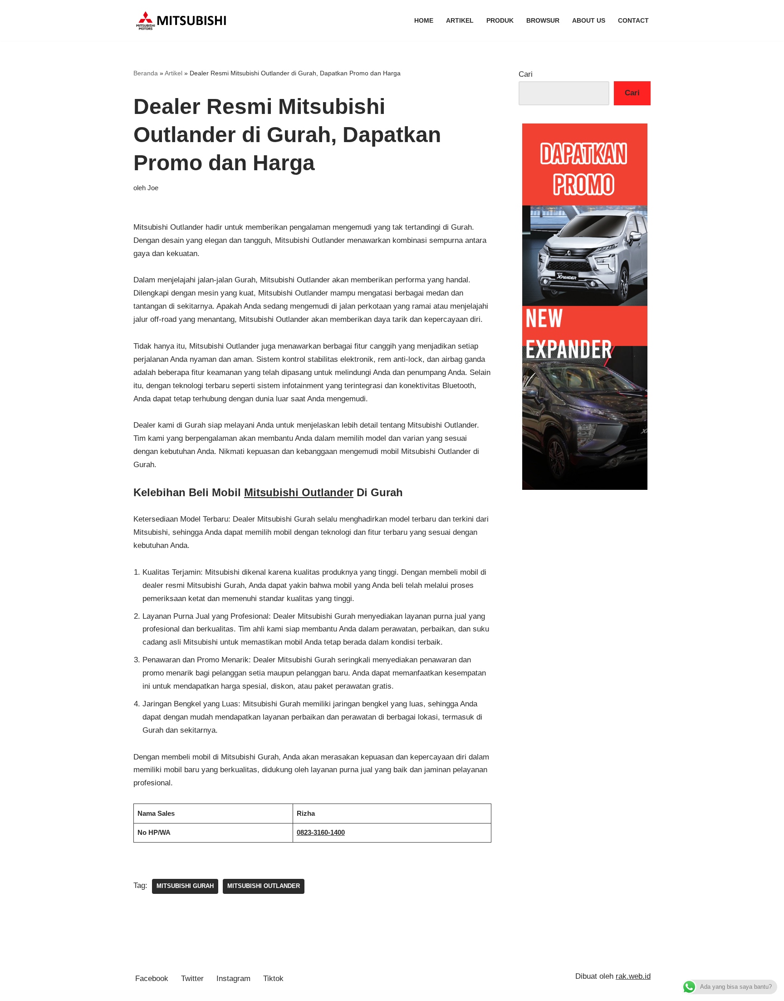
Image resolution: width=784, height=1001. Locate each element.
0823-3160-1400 (321, 832)
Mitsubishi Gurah (185, 886)
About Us (588, 20)
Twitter (192, 978)
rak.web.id (633, 976)
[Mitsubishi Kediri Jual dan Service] (184, 20)
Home (423, 20)
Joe (152, 188)
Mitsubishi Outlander (298, 492)
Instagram (233, 978)
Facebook (151, 978)
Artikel (460, 20)
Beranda (145, 73)
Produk (500, 20)
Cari (526, 74)
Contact (633, 20)
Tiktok (273, 978)
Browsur (542, 20)
